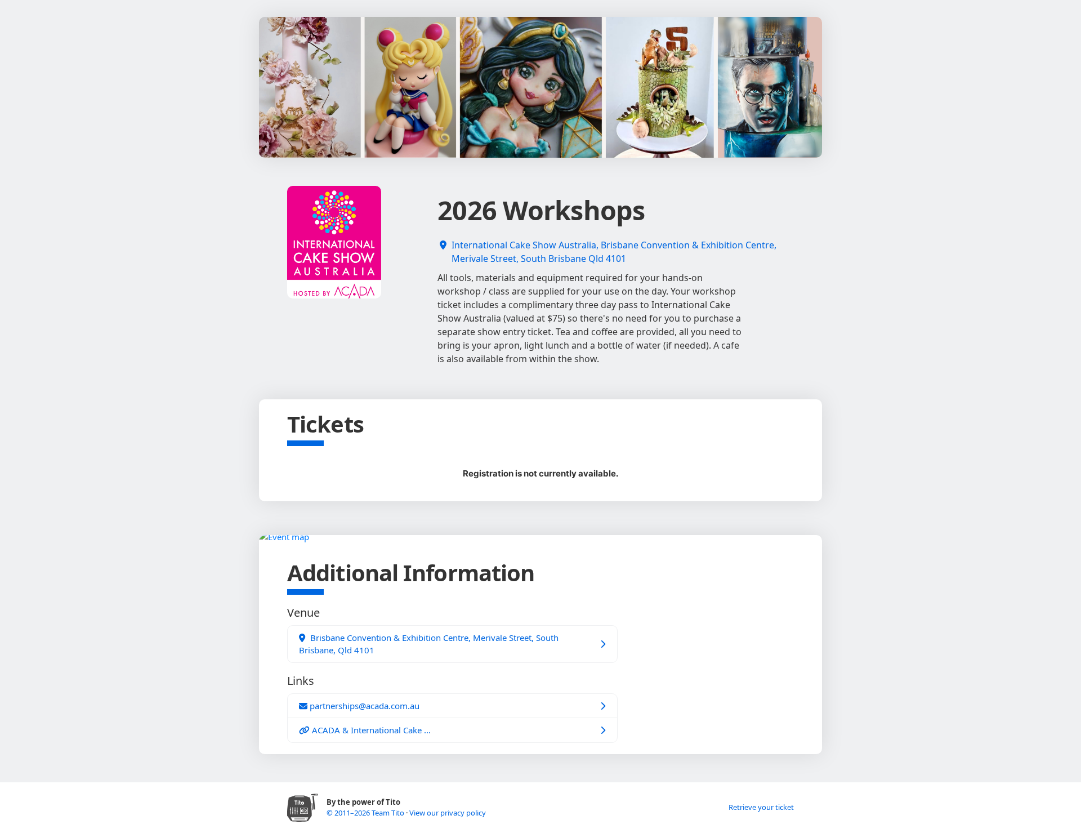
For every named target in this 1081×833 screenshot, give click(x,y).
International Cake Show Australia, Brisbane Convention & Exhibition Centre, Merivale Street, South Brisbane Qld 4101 (614, 252)
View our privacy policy (447, 813)
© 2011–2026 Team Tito (366, 813)
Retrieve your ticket (761, 807)
